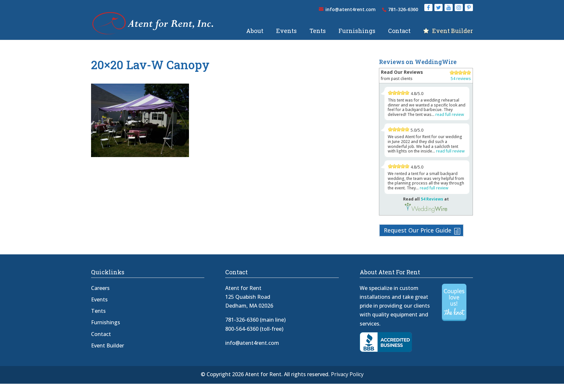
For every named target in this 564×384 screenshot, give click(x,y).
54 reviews (461, 78)
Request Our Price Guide (417, 230)
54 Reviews (432, 199)
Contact (399, 31)
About (254, 31)
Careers (100, 288)
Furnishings (356, 31)
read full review (449, 114)
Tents (317, 31)
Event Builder (452, 31)
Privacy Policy (347, 374)
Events (286, 31)
